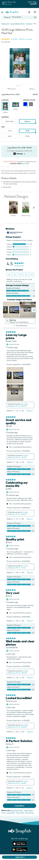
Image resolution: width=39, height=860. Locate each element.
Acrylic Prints (29, 813)
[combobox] (19, 17)
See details (25, 163)
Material (5, 117)
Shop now (24, 4)
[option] (5, 107)
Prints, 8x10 (20, 813)
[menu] (32, 89)
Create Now (19, 857)
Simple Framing (26, 216)
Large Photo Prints (17, 810)
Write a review (25, 39)
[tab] (22, 86)
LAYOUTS (4, 100)
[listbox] (19, 122)
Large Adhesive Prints (17, 23)
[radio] (25, 104)
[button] (2, 12)
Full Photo (13, 216)
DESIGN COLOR (29, 100)
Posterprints (5, 23)
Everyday (29, 23)
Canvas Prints (10, 813)
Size (3, 127)
